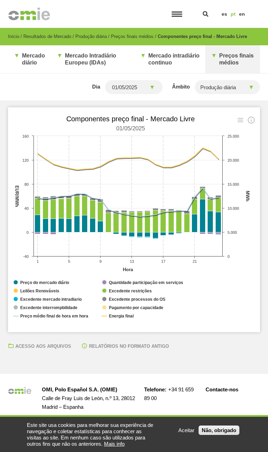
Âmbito (181, 87)
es (224, 14)
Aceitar (186, 430)
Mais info (114, 444)
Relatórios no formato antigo (129, 346)
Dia (96, 87)
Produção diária (91, 36)
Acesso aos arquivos (43, 346)
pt (233, 14)
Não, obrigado (219, 430)
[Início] (29, 14)
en (242, 14)
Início (13, 36)
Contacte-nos (222, 389)
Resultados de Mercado (47, 36)
